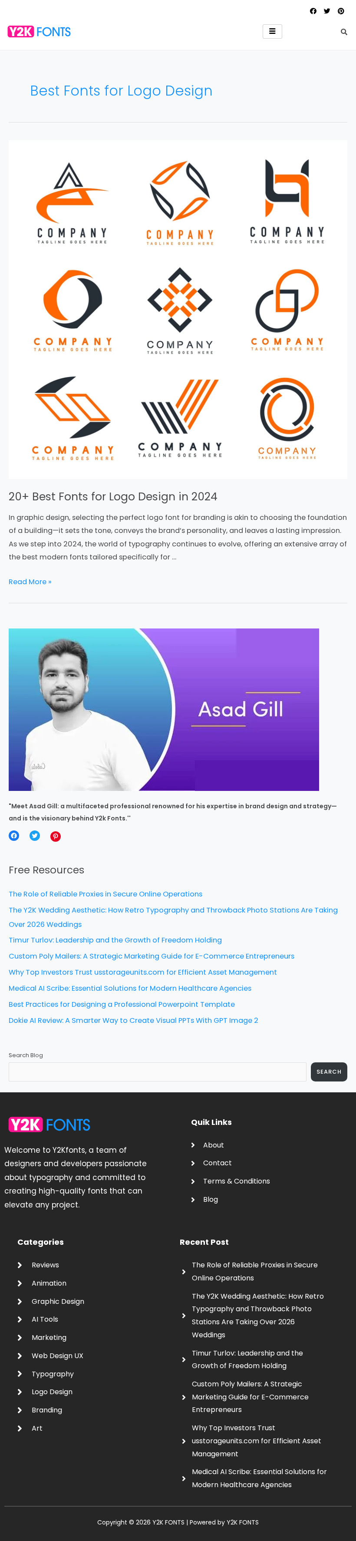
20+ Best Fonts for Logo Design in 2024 (113, 496)
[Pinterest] (55, 836)
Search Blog (26, 1055)
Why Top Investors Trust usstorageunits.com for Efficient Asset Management (143, 972)
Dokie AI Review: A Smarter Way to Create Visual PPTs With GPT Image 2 (133, 1020)
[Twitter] (35, 835)
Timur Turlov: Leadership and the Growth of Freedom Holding (115, 940)
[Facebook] (14, 835)
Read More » (30, 582)
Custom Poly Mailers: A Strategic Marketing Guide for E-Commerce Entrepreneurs (151, 956)
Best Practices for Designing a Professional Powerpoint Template (122, 1004)
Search (329, 1072)
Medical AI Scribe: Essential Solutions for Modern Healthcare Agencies (130, 988)
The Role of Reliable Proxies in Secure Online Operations (105, 894)
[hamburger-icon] (272, 31)
